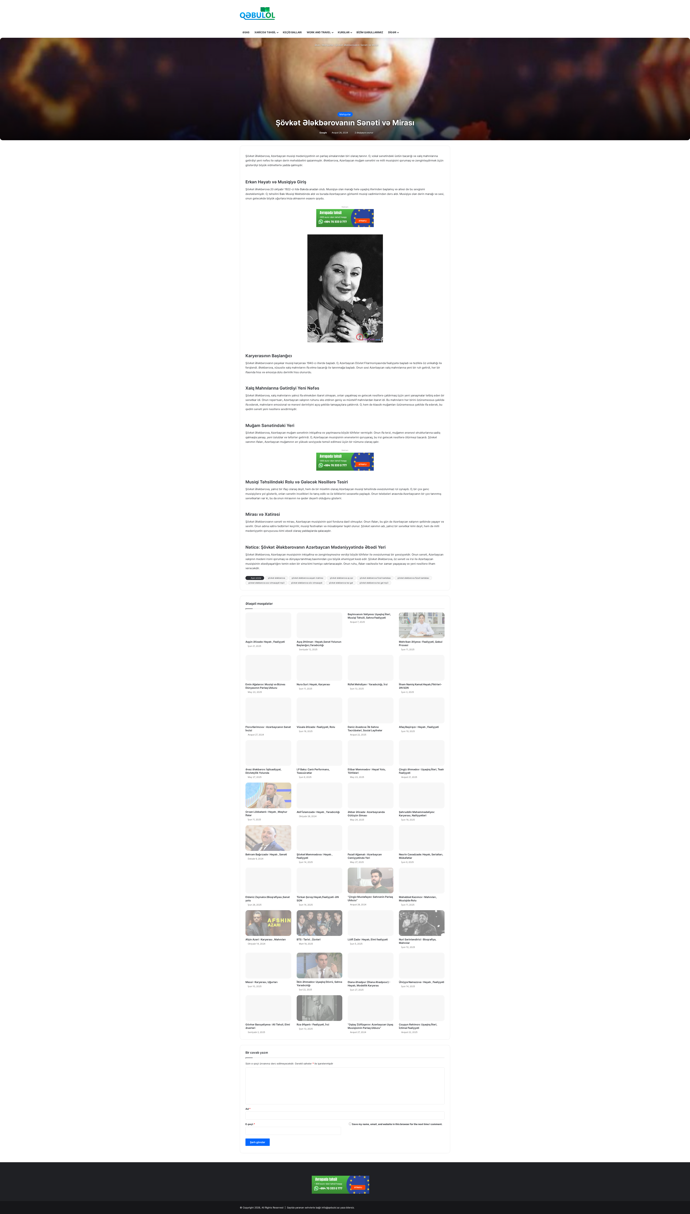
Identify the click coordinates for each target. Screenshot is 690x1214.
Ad (247, 1108)
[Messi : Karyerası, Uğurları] (268, 965)
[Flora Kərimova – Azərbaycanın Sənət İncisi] (268, 710)
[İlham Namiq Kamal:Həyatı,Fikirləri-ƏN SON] (422, 668)
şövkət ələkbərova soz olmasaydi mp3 (266, 583)
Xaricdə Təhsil (265, 32)
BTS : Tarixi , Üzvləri (309, 939)
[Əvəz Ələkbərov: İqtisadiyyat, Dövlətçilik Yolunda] (268, 753)
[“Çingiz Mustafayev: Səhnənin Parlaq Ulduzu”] (371, 880)
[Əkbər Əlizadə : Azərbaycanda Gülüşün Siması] (371, 795)
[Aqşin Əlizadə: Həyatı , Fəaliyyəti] (268, 625)
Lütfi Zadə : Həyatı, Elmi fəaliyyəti (368, 939)
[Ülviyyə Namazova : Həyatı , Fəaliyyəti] (422, 965)
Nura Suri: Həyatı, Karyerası (313, 684)
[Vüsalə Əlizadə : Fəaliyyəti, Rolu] (319, 710)
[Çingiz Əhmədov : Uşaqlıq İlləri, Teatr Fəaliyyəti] (422, 753)
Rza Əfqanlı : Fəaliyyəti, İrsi (313, 1024)
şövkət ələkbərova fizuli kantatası (375, 578)
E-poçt (250, 1124)
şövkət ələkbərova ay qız (341, 578)
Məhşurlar (327, 45)
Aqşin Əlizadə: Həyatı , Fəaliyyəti (265, 641)
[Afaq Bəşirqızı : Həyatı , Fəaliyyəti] (422, 710)
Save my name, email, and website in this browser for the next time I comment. (397, 1124)
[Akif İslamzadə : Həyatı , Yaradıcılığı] (319, 795)
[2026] (257, 13)
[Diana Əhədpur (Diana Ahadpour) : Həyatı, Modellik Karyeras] (371, 965)
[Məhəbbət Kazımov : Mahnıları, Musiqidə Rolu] (422, 880)
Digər (392, 32)
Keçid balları (292, 32)
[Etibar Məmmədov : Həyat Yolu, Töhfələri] (371, 753)
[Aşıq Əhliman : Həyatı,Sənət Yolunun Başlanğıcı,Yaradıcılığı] (319, 625)
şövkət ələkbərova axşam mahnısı (307, 578)
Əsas (245, 32)
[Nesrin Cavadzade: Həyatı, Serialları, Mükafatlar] (422, 838)
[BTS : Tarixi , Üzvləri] (319, 923)
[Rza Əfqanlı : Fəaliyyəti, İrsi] (319, 1008)
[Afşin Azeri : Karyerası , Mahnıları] (268, 923)
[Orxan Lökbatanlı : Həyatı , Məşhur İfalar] (268, 795)
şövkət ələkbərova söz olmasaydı (306, 583)
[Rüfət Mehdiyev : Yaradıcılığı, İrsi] (371, 668)
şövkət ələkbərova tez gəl (341, 583)
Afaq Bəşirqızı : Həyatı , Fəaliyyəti (419, 726)
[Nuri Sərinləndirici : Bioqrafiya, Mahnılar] (422, 923)
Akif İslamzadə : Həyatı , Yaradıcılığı (318, 811)
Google (323, 132)
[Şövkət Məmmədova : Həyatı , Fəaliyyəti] (319, 838)
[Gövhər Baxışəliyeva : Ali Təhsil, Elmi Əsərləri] (268, 1008)
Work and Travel (319, 32)
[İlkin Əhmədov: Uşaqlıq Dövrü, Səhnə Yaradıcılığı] (319, 965)
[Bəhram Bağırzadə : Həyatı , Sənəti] (268, 838)
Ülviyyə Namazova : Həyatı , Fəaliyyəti (421, 982)
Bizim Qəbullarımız (369, 32)
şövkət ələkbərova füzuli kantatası (413, 578)
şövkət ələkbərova (276, 578)
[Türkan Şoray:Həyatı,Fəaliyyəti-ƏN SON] (319, 880)
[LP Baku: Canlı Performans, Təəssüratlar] (319, 753)
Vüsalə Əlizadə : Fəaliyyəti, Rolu (316, 726)
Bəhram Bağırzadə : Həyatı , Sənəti (266, 854)
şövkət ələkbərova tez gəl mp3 (374, 583)
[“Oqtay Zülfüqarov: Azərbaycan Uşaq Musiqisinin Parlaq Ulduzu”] (371, 1008)
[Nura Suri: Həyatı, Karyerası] (319, 668)
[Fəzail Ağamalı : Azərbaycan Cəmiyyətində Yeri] (371, 838)
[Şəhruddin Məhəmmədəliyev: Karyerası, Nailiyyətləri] (422, 795)
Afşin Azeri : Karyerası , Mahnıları (265, 939)
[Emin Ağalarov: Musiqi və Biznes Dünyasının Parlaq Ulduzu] (268, 668)
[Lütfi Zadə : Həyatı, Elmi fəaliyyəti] (371, 923)
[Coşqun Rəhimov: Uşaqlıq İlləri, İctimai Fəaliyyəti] (422, 1008)
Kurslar (343, 32)
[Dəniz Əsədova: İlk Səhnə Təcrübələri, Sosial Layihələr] (371, 710)
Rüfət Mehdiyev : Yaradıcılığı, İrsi (368, 684)
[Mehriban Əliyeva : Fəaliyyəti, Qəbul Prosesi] (422, 625)
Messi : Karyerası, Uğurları (261, 982)
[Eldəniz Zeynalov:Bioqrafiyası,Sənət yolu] (268, 880)
